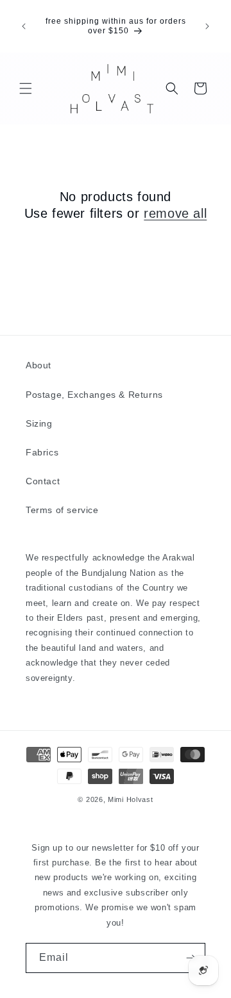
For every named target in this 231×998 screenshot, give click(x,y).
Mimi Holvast (130, 799)
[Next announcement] (207, 26)
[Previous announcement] (24, 26)
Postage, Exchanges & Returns (94, 394)
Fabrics (42, 452)
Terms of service (62, 510)
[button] (26, 88)
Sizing (39, 423)
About (38, 365)
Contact (43, 481)
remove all (175, 213)
